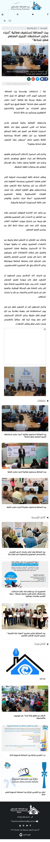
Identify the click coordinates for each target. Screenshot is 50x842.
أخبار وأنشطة (32, 28)
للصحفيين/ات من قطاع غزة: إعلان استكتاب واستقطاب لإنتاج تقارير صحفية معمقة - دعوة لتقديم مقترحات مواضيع (27, 594)
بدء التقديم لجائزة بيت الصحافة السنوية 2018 (27, 755)
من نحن (42, 678)
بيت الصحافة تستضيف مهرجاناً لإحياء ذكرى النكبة (26, 507)
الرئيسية (43, 28)
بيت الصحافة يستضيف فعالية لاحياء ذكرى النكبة (27, 472)
